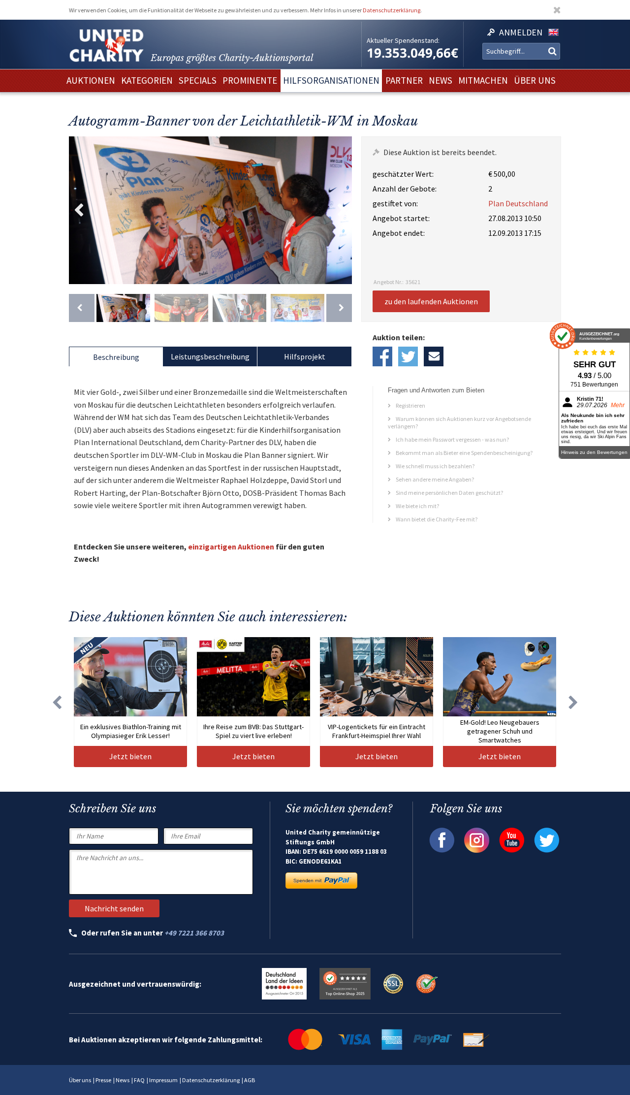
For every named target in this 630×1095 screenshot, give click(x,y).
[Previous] (81, 308)
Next (342, 210)
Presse (103, 1080)
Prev (79, 210)
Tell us (433, 356)
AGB (249, 1080)
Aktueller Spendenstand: (403, 40)
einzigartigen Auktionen (231, 546)
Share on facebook (382, 356)
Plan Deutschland (518, 203)
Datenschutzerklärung (391, 10)
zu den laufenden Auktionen (431, 301)
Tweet (408, 356)
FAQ (139, 1080)
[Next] (339, 308)
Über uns (80, 1080)
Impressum (163, 1080)
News (122, 1080)
